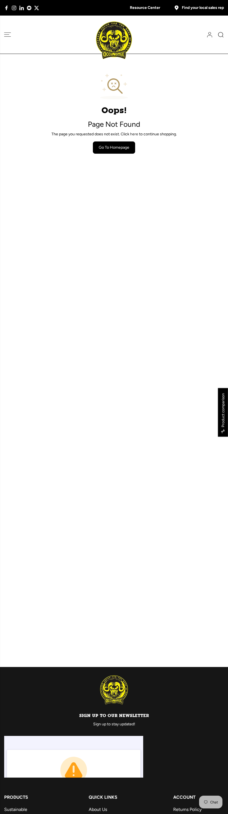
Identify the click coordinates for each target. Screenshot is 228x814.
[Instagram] (14, 8)
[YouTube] (29, 8)
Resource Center (145, 7)
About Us (98, 809)
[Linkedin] (21, 8)
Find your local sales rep (203, 7)
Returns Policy (187, 809)
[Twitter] (36, 8)
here (134, 134)
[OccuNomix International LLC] (114, 40)
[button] (7, 35)
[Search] (219, 35)
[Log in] (208, 35)
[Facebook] (6, 8)
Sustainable (15, 809)
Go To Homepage (114, 147)
